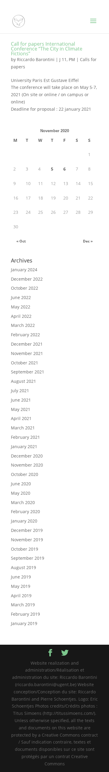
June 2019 (21, 577)
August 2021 (23, 381)
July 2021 (20, 390)
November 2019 (27, 539)
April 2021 (21, 418)
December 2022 (27, 279)
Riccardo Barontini (35, 59)
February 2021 (25, 437)
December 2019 (27, 530)
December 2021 (27, 344)
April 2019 (21, 595)
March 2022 (23, 325)
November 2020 (27, 465)
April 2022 (21, 316)
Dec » (88, 241)
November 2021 (27, 353)
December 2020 (27, 456)
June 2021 (21, 400)
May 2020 (20, 493)
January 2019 (24, 623)
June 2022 (21, 297)
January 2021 (24, 446)
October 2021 (24, 363)
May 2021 (20, 409)
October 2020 (24, 474)
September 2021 (27, 372)
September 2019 (27, 558)
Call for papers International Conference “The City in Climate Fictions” (46, 49)
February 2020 (25, 511)
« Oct (21, 241)
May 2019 (20, 586)
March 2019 (23, 605)
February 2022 (25, 334)
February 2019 (25, 614)
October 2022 (24, 288)
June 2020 (21, 484)
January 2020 (24, 521)
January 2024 (24, 269)
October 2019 (24, 549)
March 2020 (23, 502)
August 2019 (23, 567)
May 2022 (20, 307)
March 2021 (23, 428)
